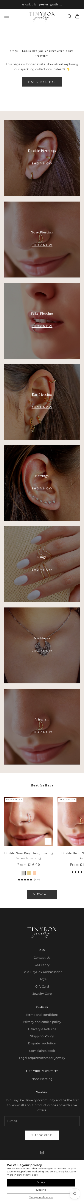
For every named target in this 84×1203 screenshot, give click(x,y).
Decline (41, 1189)
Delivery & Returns (42, 1029)
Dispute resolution (42, 1043)
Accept (41, 1182)
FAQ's (42, 979)
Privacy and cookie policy (42, 1022)
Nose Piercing (42, 1079)
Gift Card (42, 986)
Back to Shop (42, 82)
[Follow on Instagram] (42, 1152)
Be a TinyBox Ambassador (42, 972)
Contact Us (42, 958)
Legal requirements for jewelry (42, 1058)
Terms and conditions (42, 1015)
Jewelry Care (42, 994)
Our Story (42, 965)
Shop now (42, 163)
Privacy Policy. (29, 1174)
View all (42, 894)
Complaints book (42, 1051)
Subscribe (42, 1135)
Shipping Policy (42, 1036)
